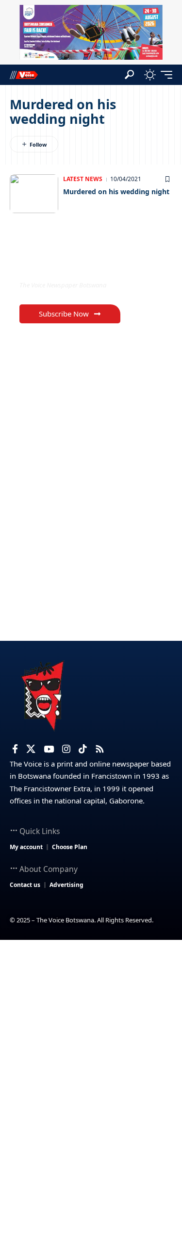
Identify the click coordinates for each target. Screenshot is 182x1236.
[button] (129, 74)
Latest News (82, 179)
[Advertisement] (91, 1036)
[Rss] (100, 749)
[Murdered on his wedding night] (34, 193)
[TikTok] (82, 749)
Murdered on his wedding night (116, 191)
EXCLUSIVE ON (59, 265)
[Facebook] (15, 749)
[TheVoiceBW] (24, 74)
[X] (31, 749)
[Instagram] (66, 749)
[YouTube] (48, 749)
